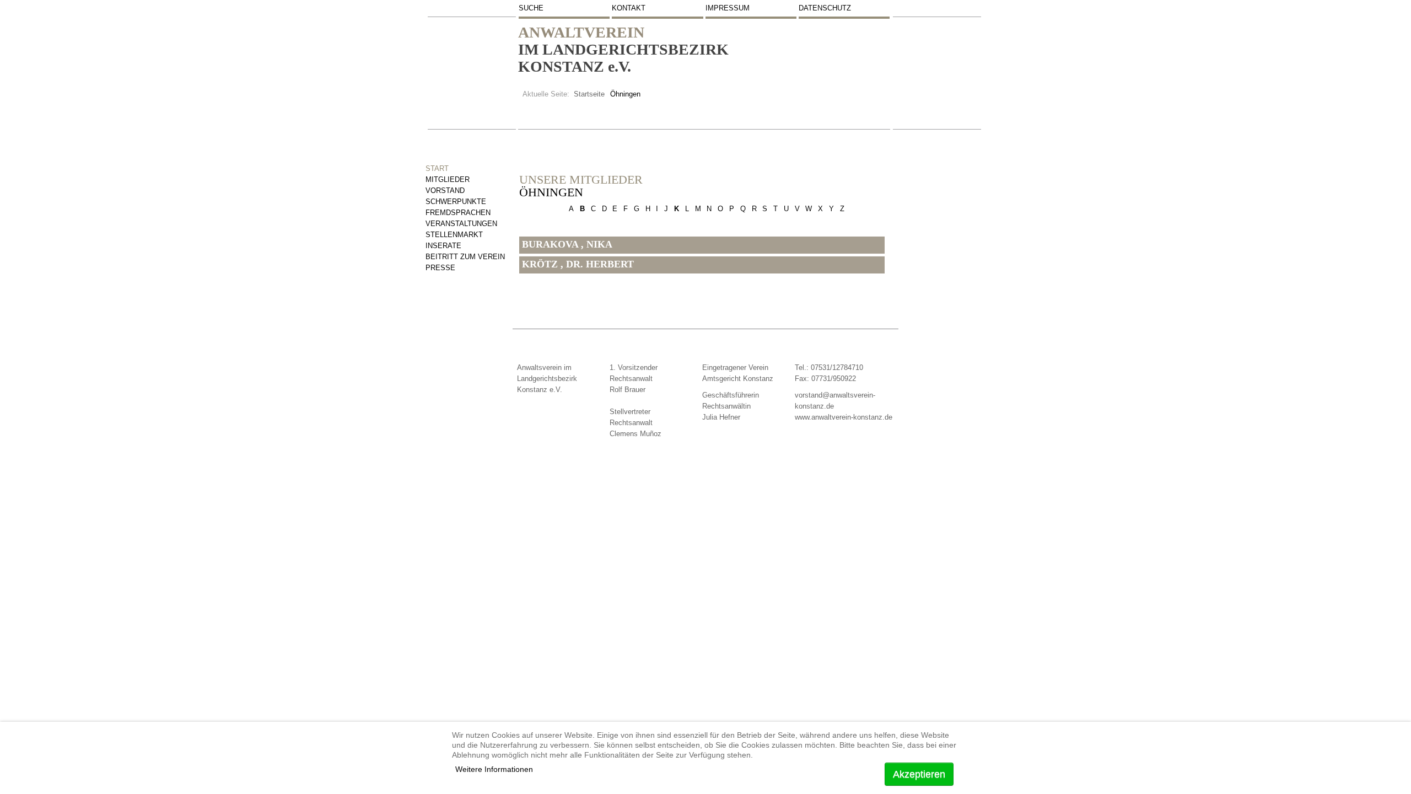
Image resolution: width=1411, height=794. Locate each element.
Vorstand (445, 190)
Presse (440, 268)
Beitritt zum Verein (465, 257)
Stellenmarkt (454, 234)
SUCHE (531, 8)
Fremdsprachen (458, 212)
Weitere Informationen (494, 769)
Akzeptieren (919, 774)
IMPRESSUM (728, 8)
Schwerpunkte (456, 201)
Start (437, 168)
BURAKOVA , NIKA (567, 244)
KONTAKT (628, 8)
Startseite (589, 94)
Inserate (443, 246)
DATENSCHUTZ (825, 8)
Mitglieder (448, 179)
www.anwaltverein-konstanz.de (843, 417)
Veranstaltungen (461, 223)
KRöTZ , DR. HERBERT (578, 264)
